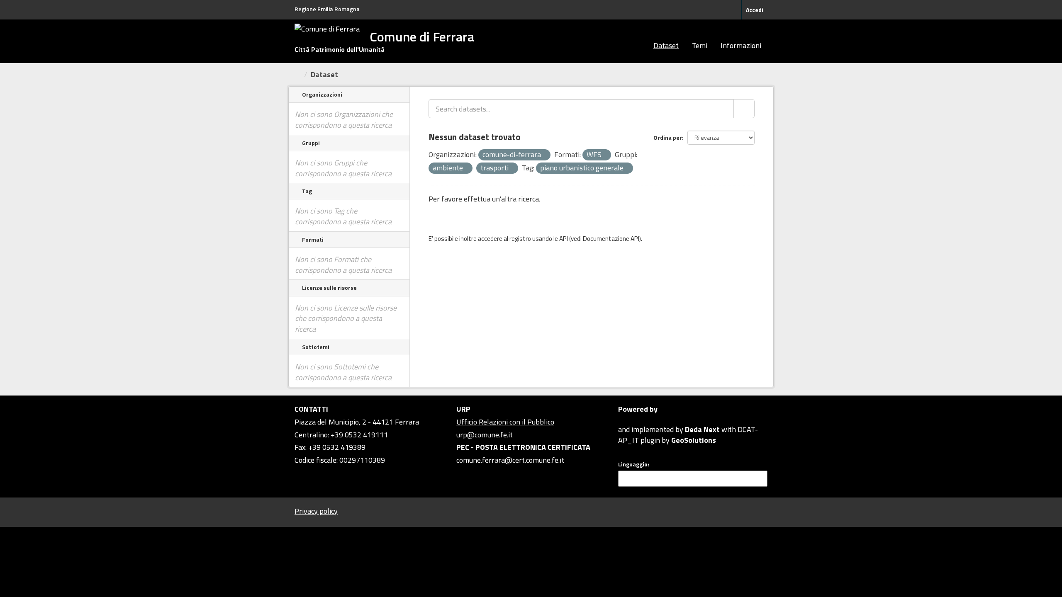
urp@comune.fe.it (484, 434)
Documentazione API (611, 238)
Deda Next (702, 429)
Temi (699, 45)
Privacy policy (316, 511)
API (563, 238)
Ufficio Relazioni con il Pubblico (505, 421)
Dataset (666, 45)
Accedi (754, 9)
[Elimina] (544, 155)
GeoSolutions (693, 440)
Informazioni (741, 45)
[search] (744, 108)
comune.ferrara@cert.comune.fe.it (510, 460)
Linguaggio (633, 464)
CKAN (632, 419)
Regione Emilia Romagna (327, 9)
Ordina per (667, 137)
